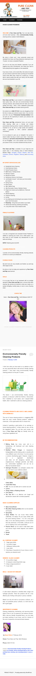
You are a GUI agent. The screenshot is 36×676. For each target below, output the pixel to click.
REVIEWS (19, 20)
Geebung (22, 154)
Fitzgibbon (16, 154)
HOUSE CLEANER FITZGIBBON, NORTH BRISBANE (18, 327)
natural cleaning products (20, 650)
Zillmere (11, 154)
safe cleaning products (21, 652)
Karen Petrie (8, 635)
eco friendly (10, 650)
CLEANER (12, 20)
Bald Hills (30, 152)
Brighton (25, 152)
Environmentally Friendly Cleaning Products (14, 355)
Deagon (20, 152)
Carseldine (5, 154)
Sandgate (14, 152)
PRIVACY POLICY (9, 672)
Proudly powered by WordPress (23, 672)
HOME (4, 20)
